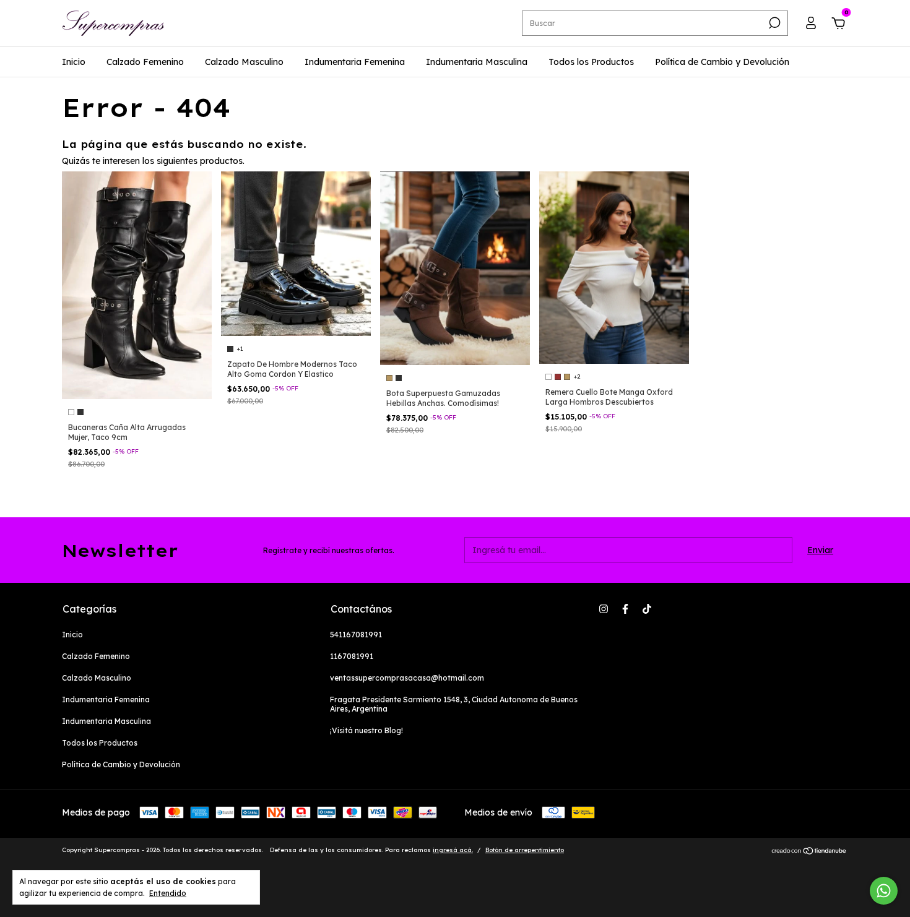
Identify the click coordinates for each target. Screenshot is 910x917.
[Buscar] (773, 23)
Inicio (73, 61)
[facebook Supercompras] (625, 609)
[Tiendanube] (809, 851)
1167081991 (351, 656)
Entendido (167, 893)
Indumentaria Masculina (476, 61)
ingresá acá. (453, 850)
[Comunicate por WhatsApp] (884, 891)
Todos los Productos (591, 61)
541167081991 (356, 634)
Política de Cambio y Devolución (722, 61)
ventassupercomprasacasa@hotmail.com (407, 677)
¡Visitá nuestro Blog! (366, 730)
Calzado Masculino (244, 61)
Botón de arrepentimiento (524, 850)
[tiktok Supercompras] (647, 609)
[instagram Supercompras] (604, 609)
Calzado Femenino (145, 61)
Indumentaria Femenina (355, 61)
